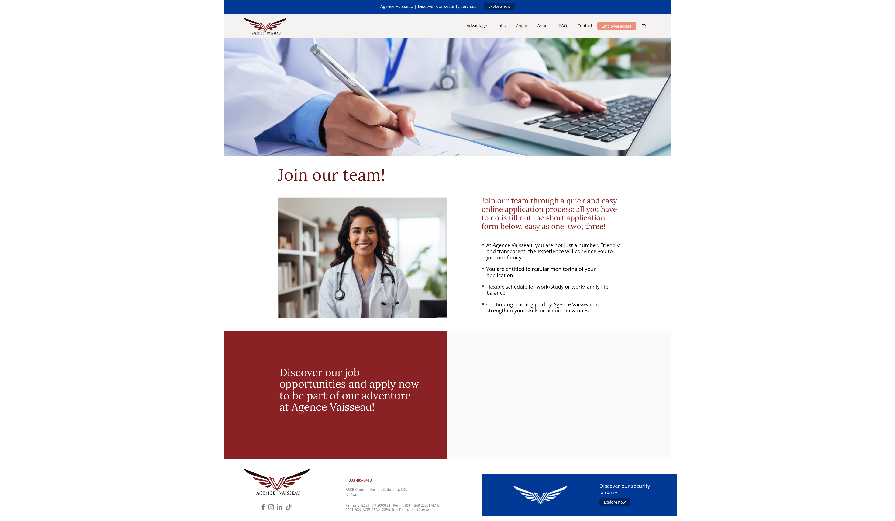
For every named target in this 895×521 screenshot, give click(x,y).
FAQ (563, 26)
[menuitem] (643, 26)
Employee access (617, 26)
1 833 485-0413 (359, 480)
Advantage (477, 26)
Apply (521, 26)
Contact (584, 26)
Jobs (501, 26)
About (543, 26)
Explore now (499, 6)
